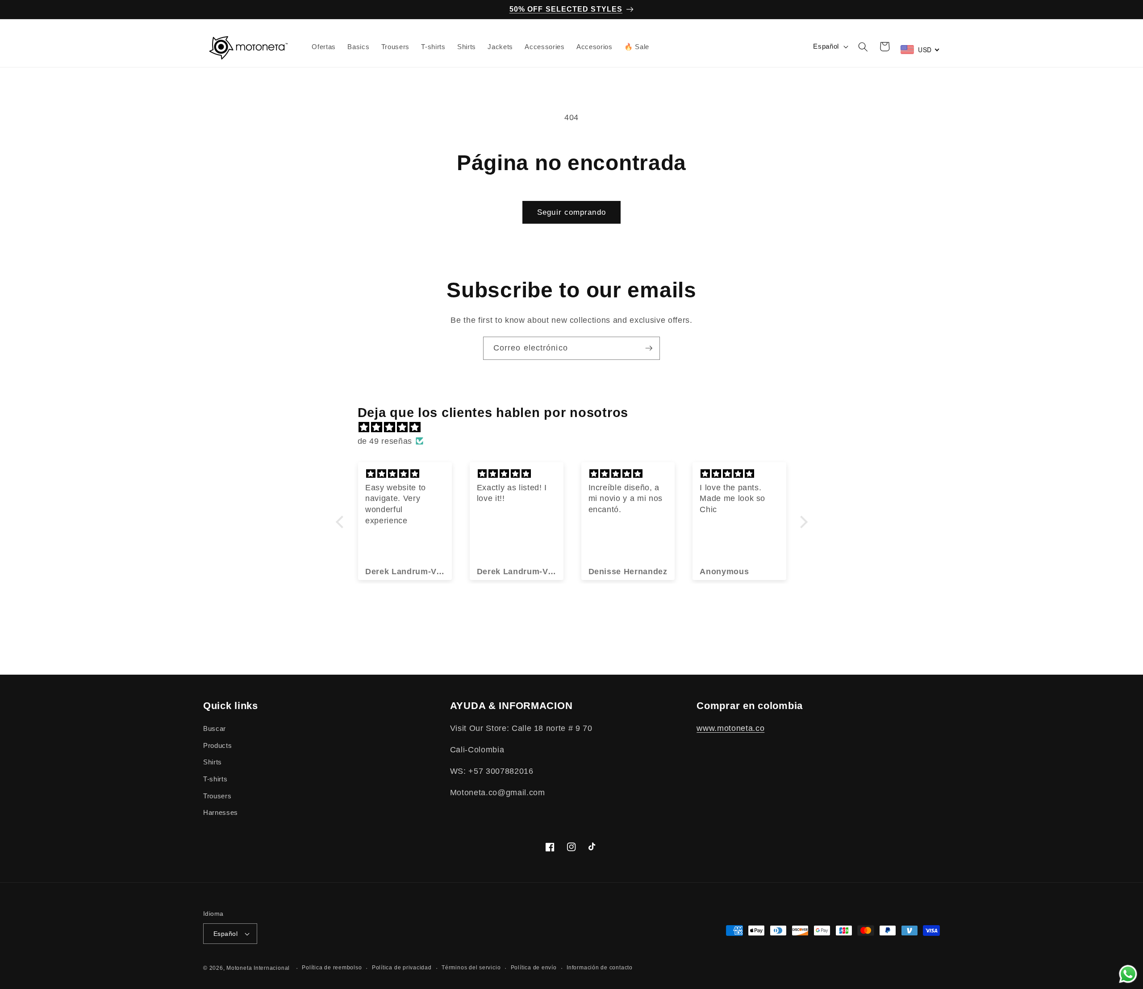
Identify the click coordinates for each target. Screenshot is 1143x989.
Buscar (214, 729)
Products (217, 745)
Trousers (217, 796)
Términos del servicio (471, 967)
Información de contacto (600, 967)
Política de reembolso (332, 967)
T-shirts (215, 779)
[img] (576, 427)
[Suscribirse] (648, 348)
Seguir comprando (571, 212)
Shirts (212, 762)
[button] (863, 46)
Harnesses (220, 813)
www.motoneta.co (730, 728)
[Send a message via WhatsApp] (1128, 974)
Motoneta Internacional (258, 968)
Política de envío (534, 967)
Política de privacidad (402, 967)
